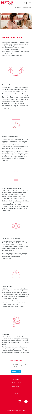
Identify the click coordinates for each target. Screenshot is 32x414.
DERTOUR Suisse (16, 382)
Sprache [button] (17, 7)
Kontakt (16, 393)
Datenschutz (16, 386)
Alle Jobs (16, 379)
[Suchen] (26, 3)
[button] (30, 3)
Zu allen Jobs (16, 371)
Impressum (16, 390)
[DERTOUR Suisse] (6, 3)
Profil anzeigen (26, 7)
